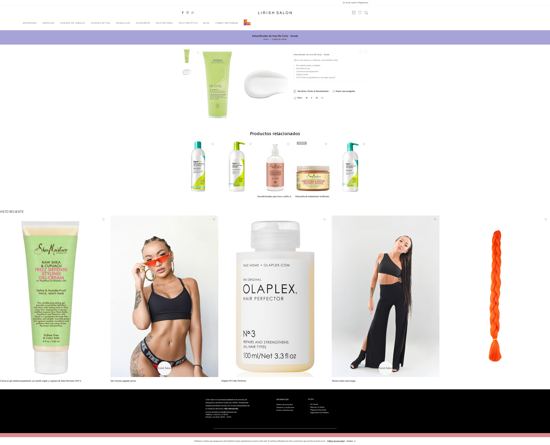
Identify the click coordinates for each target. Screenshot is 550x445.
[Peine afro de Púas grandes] (366, 51)
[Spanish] (245, 21)
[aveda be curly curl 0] (265, 83)
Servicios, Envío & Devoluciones (312, 91)
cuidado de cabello (279, 39)
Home (265, 39)
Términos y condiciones (285, 407)
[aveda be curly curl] (186, 56)
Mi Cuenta (314, 404)
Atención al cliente (317, 407)
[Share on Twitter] (307, 98)
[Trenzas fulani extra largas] (385, 296)
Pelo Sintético (188, 23)
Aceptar (349, 441)
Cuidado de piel (101, 23)
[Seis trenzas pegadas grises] (164, 296)
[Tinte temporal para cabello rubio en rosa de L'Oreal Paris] (360, 51)
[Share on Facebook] (311, 98)
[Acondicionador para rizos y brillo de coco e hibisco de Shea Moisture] (275, 166)
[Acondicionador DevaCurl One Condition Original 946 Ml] (237, 166)
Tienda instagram (226, 23)
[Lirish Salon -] (275, 12)
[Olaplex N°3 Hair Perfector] (275, 296)
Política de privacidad (284, 404)
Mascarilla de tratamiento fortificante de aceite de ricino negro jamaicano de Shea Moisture (312, 196)
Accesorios (143, 23)
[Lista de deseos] (198, 52)
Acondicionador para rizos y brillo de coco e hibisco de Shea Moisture (275, 196)
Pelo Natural (164, 23)
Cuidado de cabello (72, 23)
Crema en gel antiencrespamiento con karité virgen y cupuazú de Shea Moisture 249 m (40, 381)
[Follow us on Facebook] (182, 13)
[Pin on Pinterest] (317, 98)
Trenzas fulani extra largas (344, 381)
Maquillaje (123, 23)
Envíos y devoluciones (284, 410)
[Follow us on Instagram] (187, 13)
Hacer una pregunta (345, 91)
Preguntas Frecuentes (318, 410)
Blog (206, 23)
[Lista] (354, 13)
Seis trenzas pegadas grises (123, 381)
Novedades (30, 23)
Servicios (48, 23)
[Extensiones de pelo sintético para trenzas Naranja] (496, 296)
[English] (245, 24)
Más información (231, 409)
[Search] (366, 13)
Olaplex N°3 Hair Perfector (233, 381)
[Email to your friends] (322, 98)
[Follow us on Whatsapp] (192, 13)
